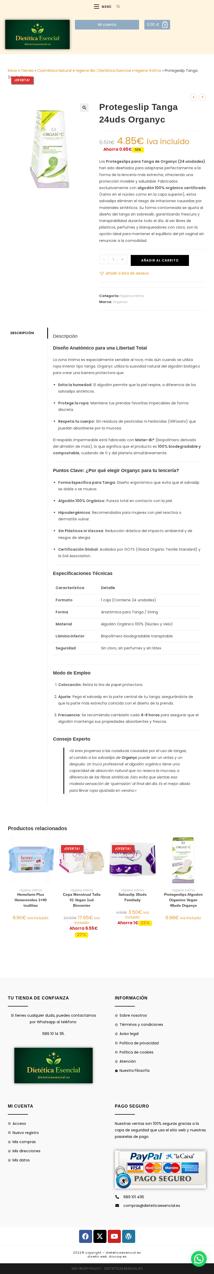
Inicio (12, 70)
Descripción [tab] (22, 333)
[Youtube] (114, 1236)
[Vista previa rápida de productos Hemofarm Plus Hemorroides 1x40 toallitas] (52, 845)
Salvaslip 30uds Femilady (132, 897)
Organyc (120, 301)
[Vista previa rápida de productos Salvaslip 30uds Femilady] (153, 845)
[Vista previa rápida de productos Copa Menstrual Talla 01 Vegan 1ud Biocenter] (103, 845)
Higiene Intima (132, 295)
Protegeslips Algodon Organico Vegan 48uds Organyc (183, 899)
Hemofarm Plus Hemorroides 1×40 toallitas (31, 899)
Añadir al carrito (160, 260)
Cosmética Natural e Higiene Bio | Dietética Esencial (84, 70)
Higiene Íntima (148, 70)
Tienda (27, 70)
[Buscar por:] (116, 6)
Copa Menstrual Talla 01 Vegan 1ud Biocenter (81, 899)
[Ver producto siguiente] (202, 97)
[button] (84, 107)
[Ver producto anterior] (193, 97)
